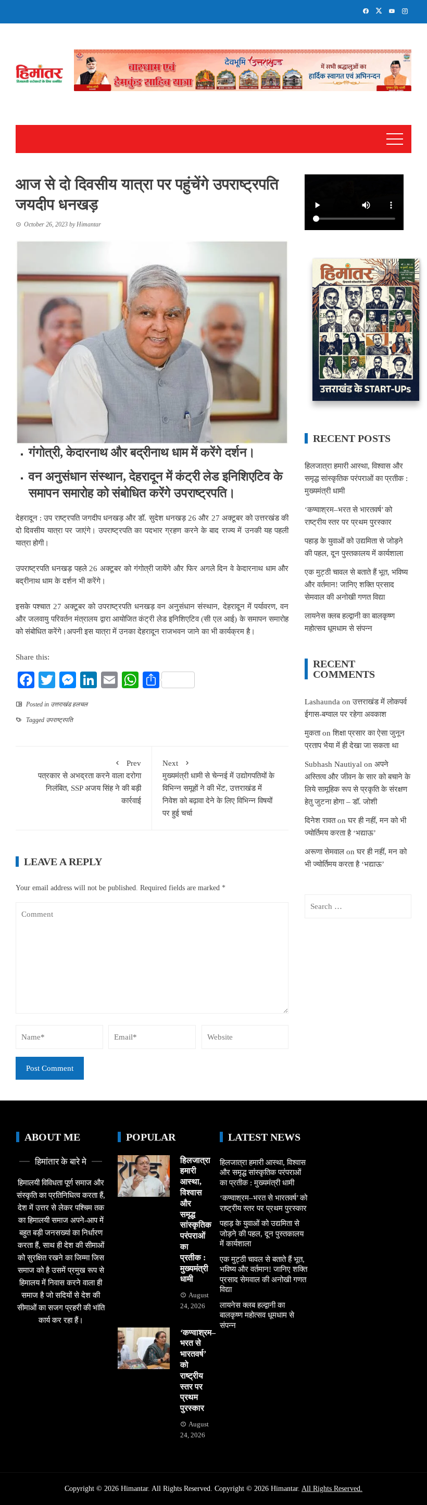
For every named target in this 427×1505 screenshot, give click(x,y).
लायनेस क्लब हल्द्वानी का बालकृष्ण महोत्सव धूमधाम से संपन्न (257, 1315)
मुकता (312, 733)
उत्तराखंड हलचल (69, 704)
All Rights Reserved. (332, 1489)
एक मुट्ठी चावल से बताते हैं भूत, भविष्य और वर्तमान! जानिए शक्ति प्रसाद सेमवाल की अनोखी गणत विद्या (356, 584)
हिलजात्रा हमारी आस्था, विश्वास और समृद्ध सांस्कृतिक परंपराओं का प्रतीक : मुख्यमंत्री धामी (356, 478)
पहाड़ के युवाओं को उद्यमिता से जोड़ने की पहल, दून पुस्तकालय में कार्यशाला (262, 1233)
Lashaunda (322, 702)
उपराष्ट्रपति (59, 720)
